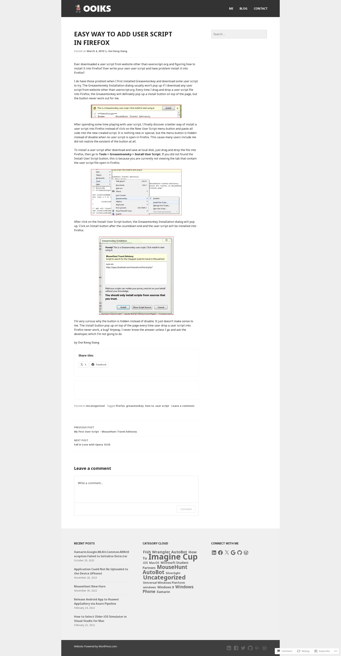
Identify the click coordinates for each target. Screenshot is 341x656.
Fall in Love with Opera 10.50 (92, 442)
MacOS (154, 563)
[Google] (233, 552)
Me (231, 8)
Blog (243, 8)
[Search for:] (239, 34)
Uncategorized (95, 405)
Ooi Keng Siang (117, 51)
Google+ (258, 651)
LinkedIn (229, 651)
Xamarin (163, 592)
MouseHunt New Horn (89, 586)
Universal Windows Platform (164, 583)
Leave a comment (182, 405)
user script (162, 405)
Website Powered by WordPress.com (95, 646)
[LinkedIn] (214, 552)
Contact (261, 8)
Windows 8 (165, 587)
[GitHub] (239, 552)
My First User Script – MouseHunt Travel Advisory (105, 429)
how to (149, 405)
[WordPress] (246, 552)
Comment (186, 509)
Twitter (243, 651)
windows (149, 587)
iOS (145, 563)
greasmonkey (135, 405)
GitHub (250, 651)
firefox (120, 405)
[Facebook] (220, 552)
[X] (227, 552)
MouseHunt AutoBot (165, 569)
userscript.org (158, 64)
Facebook (236, 651)
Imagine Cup (173, 556)
